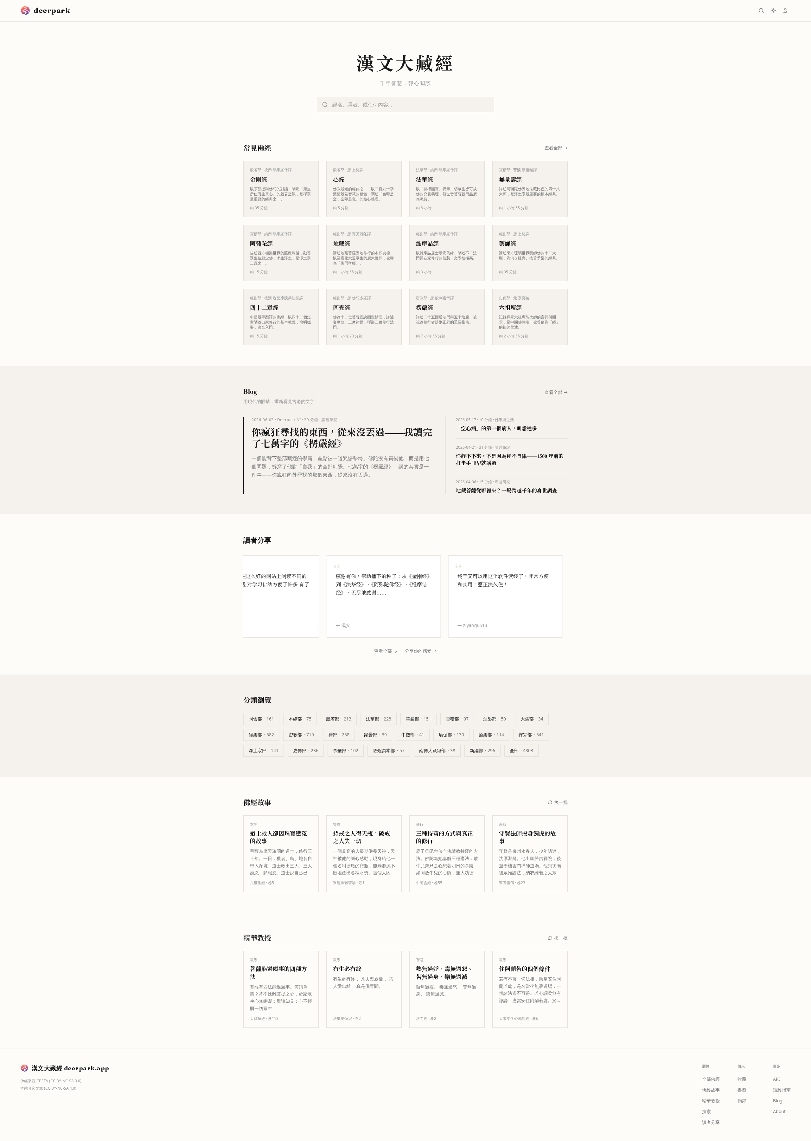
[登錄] (785, 10)
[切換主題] (773, 10)
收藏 (742, 1079)
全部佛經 (711, 1079)
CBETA (42, 1081)
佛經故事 (711, 1090)
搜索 (706, 1111)
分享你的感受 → (421, 651)
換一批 (561, 802)
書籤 (742, 1090)
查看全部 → (385, 651)
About (779, 1111)
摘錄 (742, 1101)
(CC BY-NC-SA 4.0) (60, 1088)
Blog (777, 1101)
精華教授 (711, 1101)
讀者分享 (711, 1122)
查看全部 (556, 148)
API (776, 1079)
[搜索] (761, 10)
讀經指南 (782, 1090)
